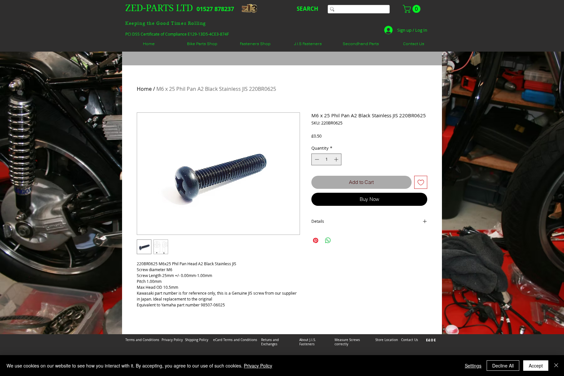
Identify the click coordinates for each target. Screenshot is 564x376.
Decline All (503, 365)
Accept (536, 365)
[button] (412, 9)
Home (144, 88)
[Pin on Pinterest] (316, 240)
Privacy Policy (258, 365)
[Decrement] (316, 159)
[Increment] (337, 159)
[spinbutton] (326, 159)
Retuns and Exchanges (270, 342)
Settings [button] (473, 365)
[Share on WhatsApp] (328, 240)
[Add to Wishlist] (421, 182)
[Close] (556, 365)
